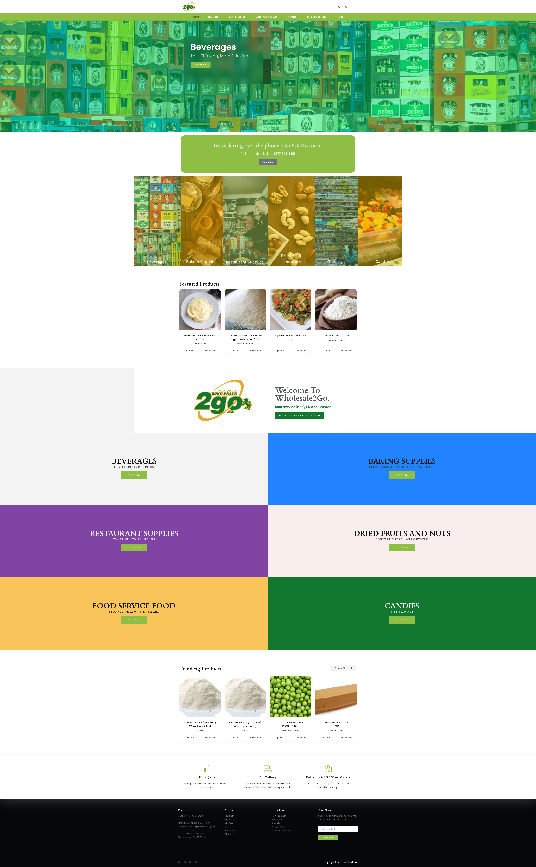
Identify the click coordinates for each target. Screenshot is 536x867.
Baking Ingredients (200, 344)
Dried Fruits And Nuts (266, 16)
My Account (231, 819)
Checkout (230, 834)
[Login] (346, 7)
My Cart (229, 823)
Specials (275, 823)
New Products (278, 815)
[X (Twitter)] (185, 862)
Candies (292, 16)
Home (196, 16)
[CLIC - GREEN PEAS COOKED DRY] (290, 696)
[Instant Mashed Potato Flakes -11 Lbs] (200, 309)
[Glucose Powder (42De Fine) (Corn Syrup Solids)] (200, 696)
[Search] (339, 7)
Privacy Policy (278, 826)
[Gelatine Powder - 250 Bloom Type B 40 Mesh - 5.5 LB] (245, 309)
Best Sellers (277, 819)
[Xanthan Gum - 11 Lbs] (336, 309)
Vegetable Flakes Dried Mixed (290, 335)
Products (229, 815)
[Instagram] (190, 862)
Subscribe (328, 837)
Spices (290, 340)
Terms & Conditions (281, 830)
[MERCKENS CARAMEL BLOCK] (336, 696)
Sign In (228, 826)
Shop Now (134, 475)
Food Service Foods (316, 16)
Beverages (213, 16)
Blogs (340, 16)
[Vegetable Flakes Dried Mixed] (290, 309)
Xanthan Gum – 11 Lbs (336, 335)
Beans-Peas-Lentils (290, 731)
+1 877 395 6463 (194, 815)
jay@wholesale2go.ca (204, 826)
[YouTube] (196, 862)
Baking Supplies (237, 16)
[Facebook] (179, 862)
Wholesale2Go (351, 862)
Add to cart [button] (210, 350)
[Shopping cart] (352, 7)
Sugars (200, 731)
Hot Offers (230, 830)
